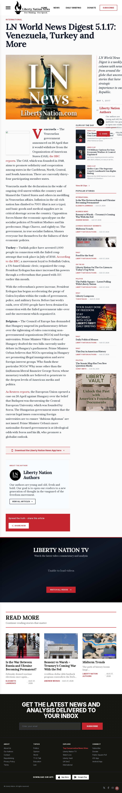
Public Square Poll (99, 755)
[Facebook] (108, 788)
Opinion (36, 751)
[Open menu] (8, 7)
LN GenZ (66, 761)
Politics (36, 748)
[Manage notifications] (117, 788)
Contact (7, 755)
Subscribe (92, 726)
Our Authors (8, 751)
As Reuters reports (17, 391)
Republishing (9, 758)
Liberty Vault (68, 758)
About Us (7, 748)
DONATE (91, 8)
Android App (97, 761)
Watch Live (67, 755)
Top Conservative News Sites (75, 748)
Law (34, 765)
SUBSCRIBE (108, 8)
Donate (95, 751)
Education (37, 761)
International (67, 765)
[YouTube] (113, 788)
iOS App (95, 758)
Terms (6, 765)
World (35, 755)
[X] (104, 788)
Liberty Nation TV (70, 751)
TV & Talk (37, 758)
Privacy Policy (9, 761)
